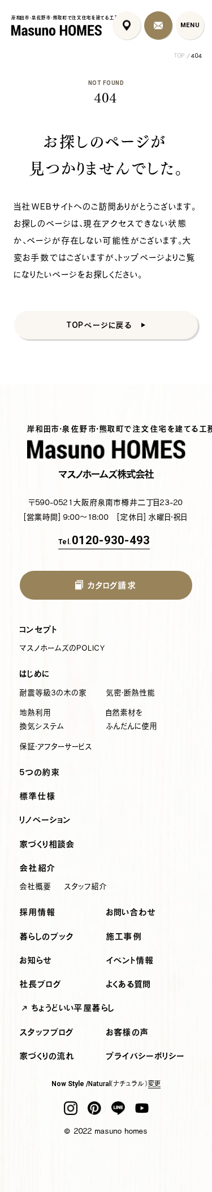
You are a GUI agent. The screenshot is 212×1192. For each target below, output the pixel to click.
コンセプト (39, 629)
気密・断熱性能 (130, 692)
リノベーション (46, 819)
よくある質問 (129, 984)
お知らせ (36, 960)
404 (196, 56)
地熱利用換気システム (42, 719)
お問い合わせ (131, 912)
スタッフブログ (47, 1032)
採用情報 (38, 912)
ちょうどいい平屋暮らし (73, 1007)
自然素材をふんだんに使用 (131, 719)
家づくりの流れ (47, 1056)
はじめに (35, 673)
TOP (179, 56)
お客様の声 (127, 1032)
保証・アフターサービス (56, 746)
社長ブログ (41, 984)
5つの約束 (40, 772)
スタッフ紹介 (85, 886)
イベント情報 (130, 960)
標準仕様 (38, 796)
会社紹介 (38, 868)
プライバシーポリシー (145, 1056)
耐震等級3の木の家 (53, 692)
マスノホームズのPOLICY (63, 647)
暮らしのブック (47, 936)
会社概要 (35, 886)
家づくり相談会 (48, 844)
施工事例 (124, 936)
